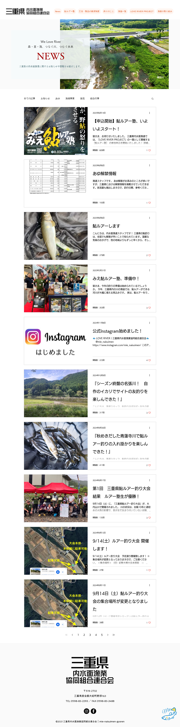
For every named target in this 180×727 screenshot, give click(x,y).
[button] (152, 98)
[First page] (66, 634)
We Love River (51, 41)
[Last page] (113, 634)
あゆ (57, 98)
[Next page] (107, 634)
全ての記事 (29, 98)
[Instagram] (86, 711)
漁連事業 (70, 98)
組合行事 (94, 98)
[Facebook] (93, 711)
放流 (82, 98)
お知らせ (45, 98)
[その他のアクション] (150, 113)
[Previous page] (72, 634)
